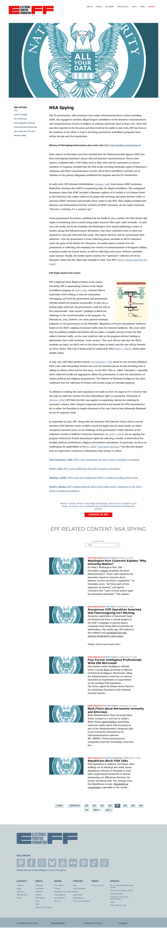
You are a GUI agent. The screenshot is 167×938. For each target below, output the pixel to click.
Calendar (39, 885)
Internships (40, 898)
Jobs (37, 901)
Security (20, 891)
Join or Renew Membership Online (121, 886)
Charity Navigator (57, 870)
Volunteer (39, 888)
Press (19, 898)
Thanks (122, 923)
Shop (142, 7)
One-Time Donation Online (121, 890)
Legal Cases (78, 895)
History (38, 895)
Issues (99, 7)
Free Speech (59, 885)
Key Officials (20, 119)
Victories (39, 891)
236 (110, 805)
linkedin (83, 863)
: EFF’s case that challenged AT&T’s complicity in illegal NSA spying (93, 477)
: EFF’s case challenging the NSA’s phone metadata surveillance (94, 459)
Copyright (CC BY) (27, 923)
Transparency (60, 895)
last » (109, 810)
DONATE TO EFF (98, 514)
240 (141, 805)
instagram (42, 863)
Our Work (109, 7)
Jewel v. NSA (80, 290)
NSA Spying (20, 107)
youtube (62, 863)
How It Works (20, 115)
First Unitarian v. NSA (101, 362)
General (20, 885)
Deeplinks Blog (95, 558)
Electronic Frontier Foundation (31, 11)
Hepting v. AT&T (57, 400)
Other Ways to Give (118, 905)
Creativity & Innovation (63, 891)
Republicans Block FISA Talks (108, 760)
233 (86, 805)
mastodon (21, 863)
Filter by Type (98, 541)
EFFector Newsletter (81, 901)
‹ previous (74, 805)
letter (107, 669)
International (59, 898)
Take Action (123, 7)
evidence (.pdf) (102, 184)
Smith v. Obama (116, 434)
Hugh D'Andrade (114, 758)
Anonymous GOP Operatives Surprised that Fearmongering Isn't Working (114, 611)
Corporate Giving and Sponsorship (119, 898)
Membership (22, 895)
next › (97, 810)
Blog (75, 885)
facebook (31, 863)
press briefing (109, 721)
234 (94, 805)
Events (75, 891)
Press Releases (79, 888)
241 (86, 810)
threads (104, 863)
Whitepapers (78, 898)
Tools (134, 7)
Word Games (20, 136)
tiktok (94, 863)
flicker (73, 863)
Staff (37, 904)
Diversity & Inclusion (43, 907)
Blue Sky (52, 863)
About (90, 7)
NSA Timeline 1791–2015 (24, 131)
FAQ (16, 110)
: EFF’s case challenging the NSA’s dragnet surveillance (84, 468)
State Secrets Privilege (25, 127)
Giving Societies (117, 894)
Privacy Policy (93, 923)
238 (125, 805)
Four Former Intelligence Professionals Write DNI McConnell (115, 661)
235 (102, 805)
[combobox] (102, 545)
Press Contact (97, 885)
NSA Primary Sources (24, 123)
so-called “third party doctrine (103, 446)
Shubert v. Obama (122, 348)
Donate (151, 7)
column (104, 570)
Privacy (57, 888)
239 (133, 805)
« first (59, 805)
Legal (19, 888)
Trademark (58, 923)
